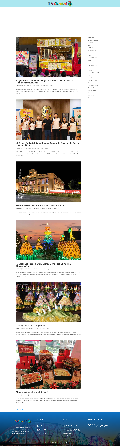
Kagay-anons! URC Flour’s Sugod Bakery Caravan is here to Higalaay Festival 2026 (44, 81)
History (49, 208)
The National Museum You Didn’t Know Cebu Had (40, 205)
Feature (42, 85)
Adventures (91, 37)
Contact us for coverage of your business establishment (71, 430)
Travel (47, 328)
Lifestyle (90, 67)
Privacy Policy (67, 433)
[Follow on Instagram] (101, 425)
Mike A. (19, 85)
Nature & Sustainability (94, 72)
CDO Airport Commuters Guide (70, 426)
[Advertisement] (60, 19)
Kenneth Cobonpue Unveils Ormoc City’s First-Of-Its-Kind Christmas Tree (44, 265)
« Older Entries (20, 409)
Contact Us (40, 436)
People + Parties (92, 80)
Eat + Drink (32, 85)
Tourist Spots (47, 269)
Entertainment (92, 50)
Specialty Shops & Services (95, 88)
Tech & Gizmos (92, 90)
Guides (45, 208)
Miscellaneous (55, 208)
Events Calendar (67, 436)
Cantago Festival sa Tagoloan (30, 325)
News (89, 75)
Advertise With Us (42, 430)
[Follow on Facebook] (89, 425)
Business (90, 42)
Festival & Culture (49, 85)
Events (37, 85)
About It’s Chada (40, 426)
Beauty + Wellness (93, 40)
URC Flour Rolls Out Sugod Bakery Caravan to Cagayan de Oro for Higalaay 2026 (48, 144)
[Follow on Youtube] (106, 425)
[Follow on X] (93, 425)
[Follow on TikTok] (97, 425)
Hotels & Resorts (92, 65)
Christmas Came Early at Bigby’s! (32, 392)
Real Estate (91, 82)
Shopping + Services (93, 85)
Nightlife (90, 77)
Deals (89, 45)
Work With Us (41, 433)
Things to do (91, 93)
